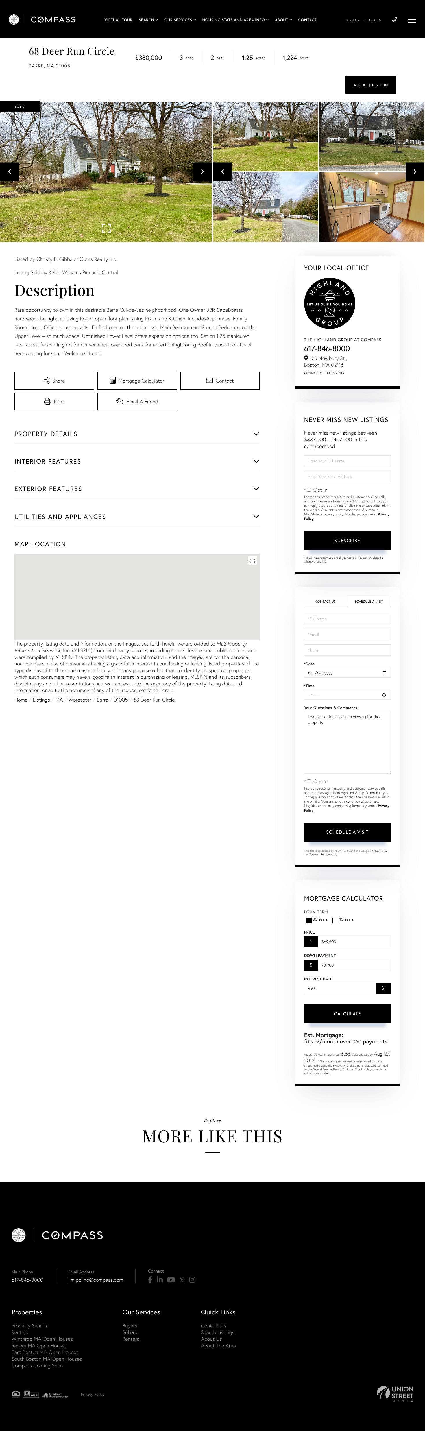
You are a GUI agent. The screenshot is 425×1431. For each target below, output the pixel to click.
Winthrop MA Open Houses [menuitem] (42, 1339)
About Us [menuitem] (211, 1339)
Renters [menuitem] (130, 1339)
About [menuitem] (281, 20)
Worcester (79, 699)
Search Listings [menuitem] (217, 1332)
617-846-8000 (327, 348)
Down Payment (320, 955)
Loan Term (316, 911)
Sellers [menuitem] (129, 1332)
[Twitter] (182, 1280)
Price (309, 932)
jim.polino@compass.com (95, 1280)
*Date (309, 663)
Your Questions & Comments (330, 707)
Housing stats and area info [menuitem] (233, 20)
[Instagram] (192, 1280)
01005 (121, 699)
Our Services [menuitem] (178, 20)
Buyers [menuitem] (129, 1325)
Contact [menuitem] (307, 20)
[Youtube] (171, 1280)
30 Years (320, 919)
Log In (375, 20)
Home (20, 699)
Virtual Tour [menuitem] (118, 20)
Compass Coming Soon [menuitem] (37, 1365)
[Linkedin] (160, 1280)
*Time (309, 685)
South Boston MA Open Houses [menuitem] (47, 1359)
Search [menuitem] (146, 20)
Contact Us (313, 373)
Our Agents (335, 373)
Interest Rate (318, 979)
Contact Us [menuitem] (213, 1325)
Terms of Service (319, 854)
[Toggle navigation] (412, 20)
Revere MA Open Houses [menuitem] (39, 1345)
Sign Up (353, 20)
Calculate (347, 1013)
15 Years (346, 919)
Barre (102, 699)
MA (59, 699)
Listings (41, 699)
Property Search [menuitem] (29, 1325)
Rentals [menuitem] (20, 1332)
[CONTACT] (370, 85)
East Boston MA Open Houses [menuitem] (45, 1352)
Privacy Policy (378, 851)
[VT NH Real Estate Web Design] (395, 1394)
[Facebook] (150, 1280)
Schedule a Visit (368, 602)
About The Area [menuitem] (218, 1345)
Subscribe (347, 540)
